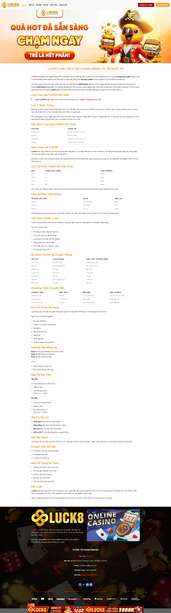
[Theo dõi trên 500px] (87, 584)
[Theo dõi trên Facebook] (80, 584)
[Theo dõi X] (83, 584)
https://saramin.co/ (88, 99)
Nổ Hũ (45, 5)
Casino (39, 5)
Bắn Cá (31, 5)
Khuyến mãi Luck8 (99, 591)
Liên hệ (127, 591)
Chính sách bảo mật (43, 591)
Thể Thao (54, 5)
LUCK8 (24, 5)
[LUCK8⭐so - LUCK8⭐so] (10, 5)
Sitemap (85, 579)
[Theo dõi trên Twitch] (91, 584)
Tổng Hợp (63, 5)
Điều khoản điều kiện (71, 591)
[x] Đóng (31, 605)
